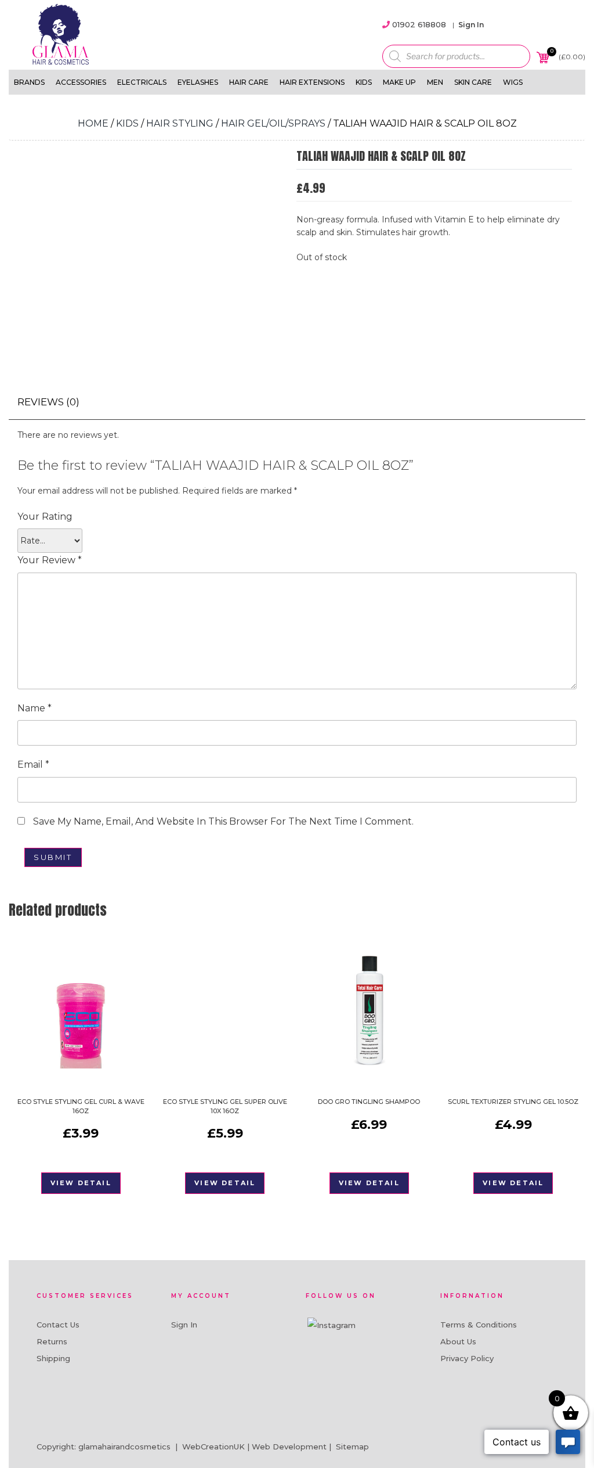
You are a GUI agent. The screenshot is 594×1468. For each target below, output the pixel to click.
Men (435, 82)
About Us (458, 1341)
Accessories (81, 82)
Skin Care (473, 82)
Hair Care (249, 82)
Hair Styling (179, 123)
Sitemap (352, 1446)
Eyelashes (198, 82)
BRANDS (29, 82)
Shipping (53, 1358)
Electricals (141, 82)
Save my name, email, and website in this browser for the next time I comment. (223, 821)
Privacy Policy (467, 1358)
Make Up (399, 82)
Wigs (513, 82)
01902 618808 (419, 24)
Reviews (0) (48, 402)
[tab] (48, 402)
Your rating (45, 516)
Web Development (289, 1446)
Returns (52, 1341)
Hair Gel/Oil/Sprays (273, 123)
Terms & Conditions (478, 1324)
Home (93, 123)
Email (33, 764)
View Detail (80, 1183)
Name (34, 708)
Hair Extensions (312, 82)
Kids (364, 82)
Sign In (471, 24)
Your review (49, 560)
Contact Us (58, 1324)
